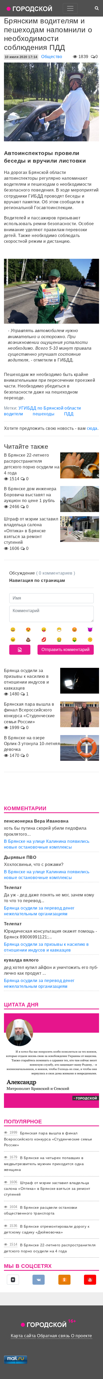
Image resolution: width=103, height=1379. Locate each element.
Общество (51, 56)
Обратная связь (53, 1336)
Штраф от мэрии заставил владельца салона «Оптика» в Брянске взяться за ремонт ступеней (47, 1189)
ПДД (68, 414)
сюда (92, 428)
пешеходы (43, 414)
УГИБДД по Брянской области (49, 408)
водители (13, 414)
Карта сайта (23, 1336)
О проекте (81, 1336)
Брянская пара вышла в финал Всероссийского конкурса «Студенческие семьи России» (48, 1139)
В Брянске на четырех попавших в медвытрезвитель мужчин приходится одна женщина (44, 1164)
